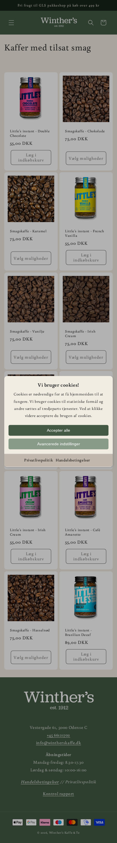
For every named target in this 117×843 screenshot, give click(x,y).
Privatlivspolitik (38, 460)
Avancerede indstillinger (58, 444)
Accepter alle (58, 430)
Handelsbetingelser (73, 460)
